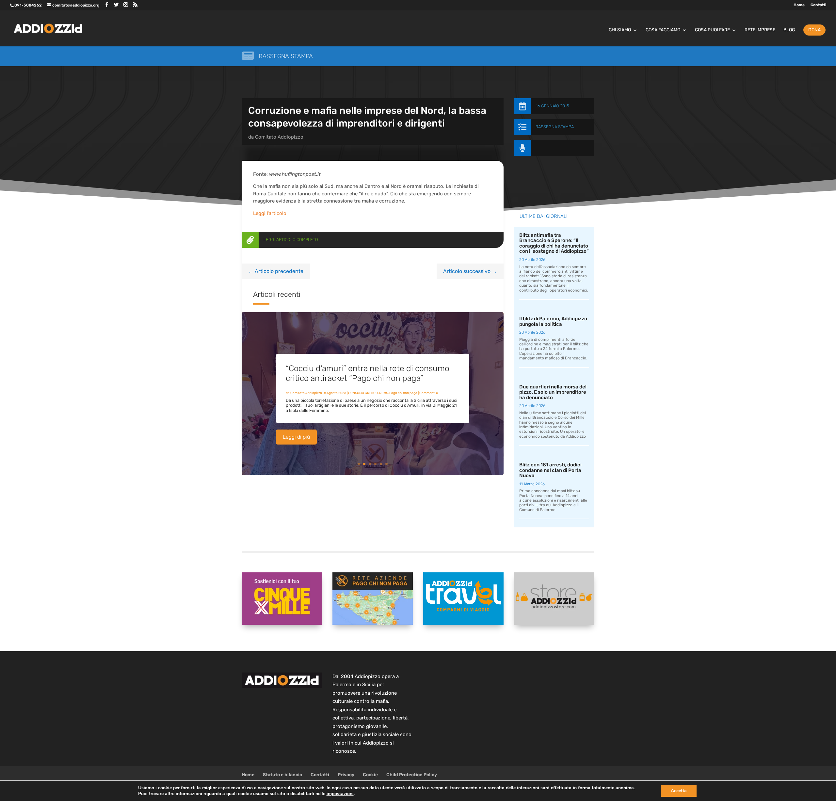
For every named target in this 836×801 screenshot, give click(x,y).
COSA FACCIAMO (663, 30)
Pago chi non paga (403, 393)
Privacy (346, 775)
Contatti (818, 5)
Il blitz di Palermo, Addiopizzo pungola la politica (553, 321)
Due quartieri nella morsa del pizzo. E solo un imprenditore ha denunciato (553, 392)
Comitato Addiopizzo (279, 137)
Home (799, 5)
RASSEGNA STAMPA (555, 126)
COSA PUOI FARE (712, 30)
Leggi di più (296, 437)
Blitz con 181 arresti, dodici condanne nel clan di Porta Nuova (550, 470)
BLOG (789, 30)
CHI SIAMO (620, 30)
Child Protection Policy (411, 775)
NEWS (383, 393)
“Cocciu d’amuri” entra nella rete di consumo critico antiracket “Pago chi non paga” (367, 373)
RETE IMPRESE (760, 30)
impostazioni (340, 794)
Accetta (679, 791)
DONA (814, 30)
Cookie (370, 775)
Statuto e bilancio (282, 775)
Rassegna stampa (286, 56)
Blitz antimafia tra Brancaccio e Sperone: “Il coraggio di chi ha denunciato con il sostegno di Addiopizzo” (554, 243)
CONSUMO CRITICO (363, 393)
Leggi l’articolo (269, 213)
